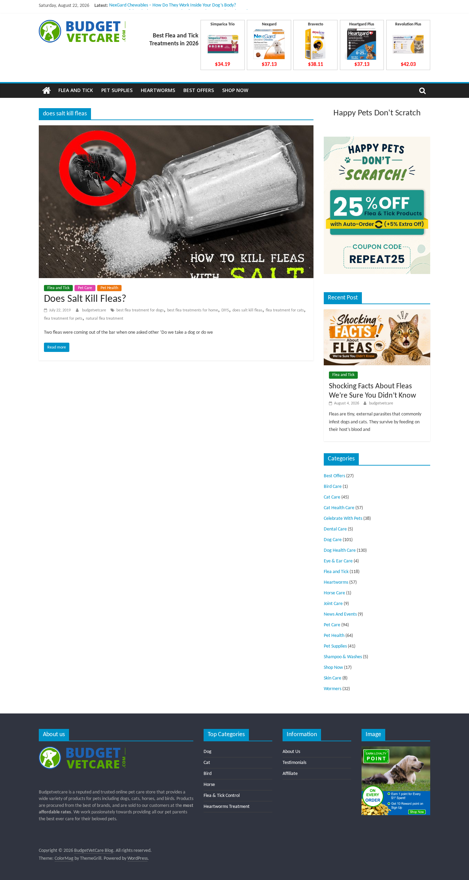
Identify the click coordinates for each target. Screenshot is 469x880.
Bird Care (333, 486)
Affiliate (290, 773)
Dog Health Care (340, 550)
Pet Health (109, 288)
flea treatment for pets (63, 319)
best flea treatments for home (192, 310)
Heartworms (158, 90)
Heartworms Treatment (227, 806)
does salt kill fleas (247, 310)
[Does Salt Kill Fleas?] (176, 129)
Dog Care (333, 539)
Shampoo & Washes (343, 657)
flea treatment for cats (285, 310)
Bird (207, 773)
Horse (209, 784)
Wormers (332, 689)
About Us (291, 751)
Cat (207, 762)
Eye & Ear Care (338, 561)
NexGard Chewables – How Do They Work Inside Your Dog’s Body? (172, 5)
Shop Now (235, 90)
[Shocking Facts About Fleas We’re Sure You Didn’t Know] (377, 312)
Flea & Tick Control (222, 795)
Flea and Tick (75, 90)
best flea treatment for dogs (140, 310)
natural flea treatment (104, 319)
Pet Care (85, 288)
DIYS (225, 310)
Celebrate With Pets (343, 518)
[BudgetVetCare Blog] (46, 90)
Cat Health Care (339, 508)
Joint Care (333, 603)
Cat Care (332, 497)
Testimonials (294, 762)
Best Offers (198, 90)
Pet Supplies (117, 90)
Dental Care (335, 529)
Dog (207, 751)
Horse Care (334, 593)
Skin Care (332, 678)
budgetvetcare (94, 310)
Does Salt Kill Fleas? (85, 299)
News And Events (340, 614)
